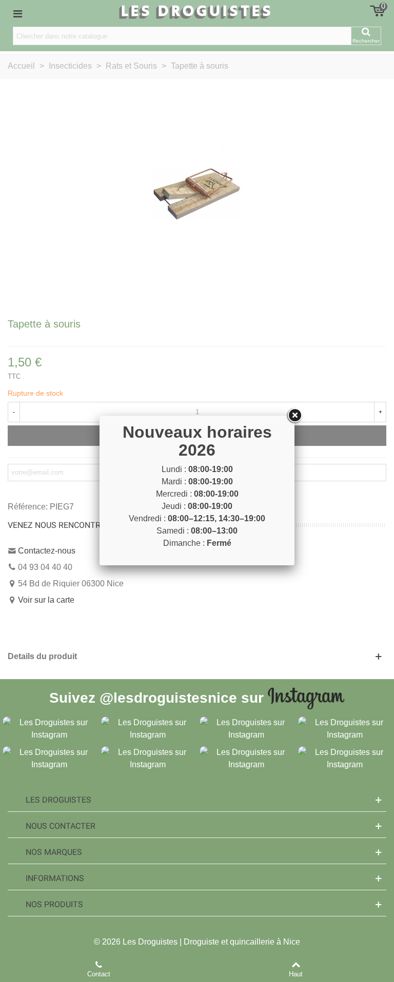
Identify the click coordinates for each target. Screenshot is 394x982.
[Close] (294, 415)
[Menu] (17, 13)
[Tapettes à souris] (197, 196)
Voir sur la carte (46, 600)
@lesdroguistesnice (168, 697)
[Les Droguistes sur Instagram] (49, 728)
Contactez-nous (46, 550)
